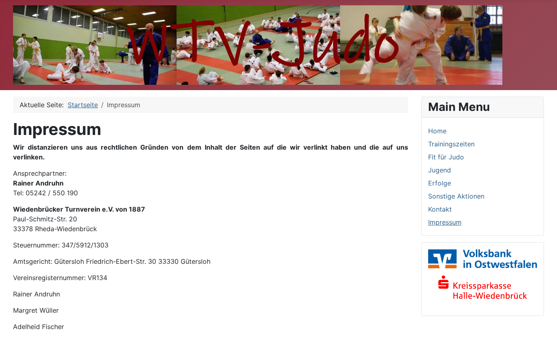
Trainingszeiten (451, 144)
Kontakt (440, 209)
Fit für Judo (446, 157)
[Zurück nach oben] (542, 322)
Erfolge (439, 183)
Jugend (439, 170)
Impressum (445, 222)
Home (437, 131)
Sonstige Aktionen (456, 196)
